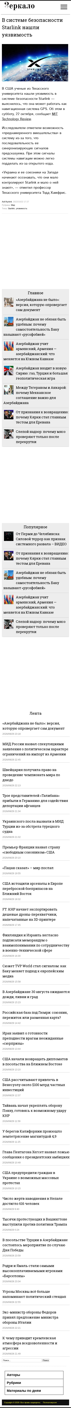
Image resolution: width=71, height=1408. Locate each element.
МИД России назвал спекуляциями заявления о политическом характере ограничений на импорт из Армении (35, 749)
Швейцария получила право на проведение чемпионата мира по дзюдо (31, 774)
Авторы (13, 1375)
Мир (13, 205)
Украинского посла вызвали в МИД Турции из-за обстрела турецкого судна (33, 826)
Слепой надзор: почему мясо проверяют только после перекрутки (41, 436)
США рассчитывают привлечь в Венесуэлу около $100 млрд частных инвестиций (33, 1084)
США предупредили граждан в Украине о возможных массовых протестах (30, 1177)
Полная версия (50, 1402)
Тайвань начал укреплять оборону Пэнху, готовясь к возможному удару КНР (34, 1110)
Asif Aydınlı (7, 202)
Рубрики (14, 1383)
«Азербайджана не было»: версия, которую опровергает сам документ (41, 304)
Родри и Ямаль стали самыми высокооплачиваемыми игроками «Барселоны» (32, 1270)
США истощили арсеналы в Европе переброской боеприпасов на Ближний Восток (32, 888)
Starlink (11, 208)
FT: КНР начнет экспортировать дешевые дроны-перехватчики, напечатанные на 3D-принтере (29, 914)
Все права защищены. (30, 1402)
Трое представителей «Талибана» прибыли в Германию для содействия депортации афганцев (35, 800)
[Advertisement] (35, 251)
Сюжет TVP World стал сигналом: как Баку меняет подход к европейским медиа (34, 971)
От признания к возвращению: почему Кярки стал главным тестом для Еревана (42, 417)
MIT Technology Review (30, 116)
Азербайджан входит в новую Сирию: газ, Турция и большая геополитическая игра (42, 373)
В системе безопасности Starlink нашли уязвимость (32, 27)
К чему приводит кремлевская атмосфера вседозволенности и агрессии (29, 1343)
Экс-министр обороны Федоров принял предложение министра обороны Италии (30, 1317)
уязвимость (21, 208)
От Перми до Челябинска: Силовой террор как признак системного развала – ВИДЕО (41, 539)
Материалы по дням (24, 1391)
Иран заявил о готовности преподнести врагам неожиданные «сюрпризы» (32, 1038)
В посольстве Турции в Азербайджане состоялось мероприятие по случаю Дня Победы (35, 1245)
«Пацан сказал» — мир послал (28, 868)
